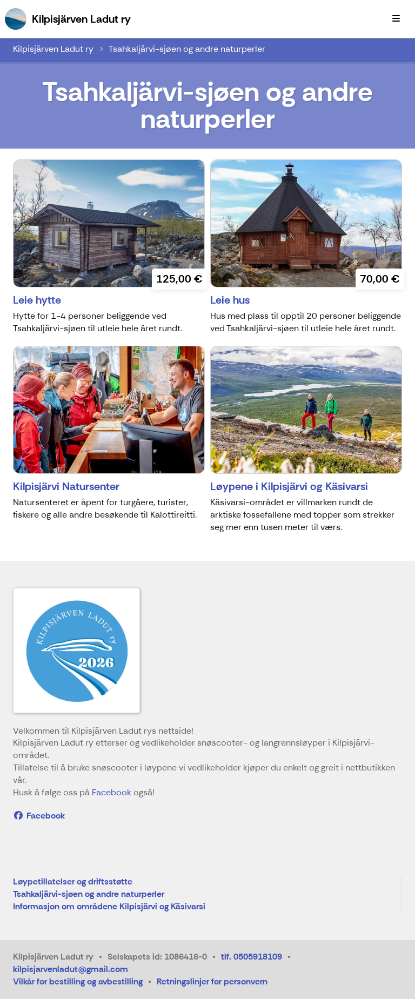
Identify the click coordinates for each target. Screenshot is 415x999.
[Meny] (396, 19)
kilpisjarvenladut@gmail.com (70, 969)
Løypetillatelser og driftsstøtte (72, 882)
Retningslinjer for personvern (212, 981)
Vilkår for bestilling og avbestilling (78, 981)
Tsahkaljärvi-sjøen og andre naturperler (187, 49)
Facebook (111, 792)
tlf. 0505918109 (251, 956)
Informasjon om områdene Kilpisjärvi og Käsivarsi (109, 907)
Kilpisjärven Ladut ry (53, 49)
